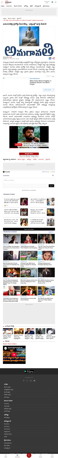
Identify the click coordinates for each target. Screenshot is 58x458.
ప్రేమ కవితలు (7, 445)
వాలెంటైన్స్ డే (7, 448)
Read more (18, 144)
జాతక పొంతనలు (8, 434)
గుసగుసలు (6, 403)
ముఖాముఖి (6, 406)
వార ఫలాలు (7, 426)
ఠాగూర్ (10, 57)
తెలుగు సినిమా (18, 6)
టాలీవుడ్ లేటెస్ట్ (9, 326)
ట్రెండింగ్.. (48, 159)
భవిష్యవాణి (38, 6)
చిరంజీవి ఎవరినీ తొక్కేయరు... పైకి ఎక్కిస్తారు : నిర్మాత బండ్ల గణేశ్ (29, 337)
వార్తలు (2, 6)
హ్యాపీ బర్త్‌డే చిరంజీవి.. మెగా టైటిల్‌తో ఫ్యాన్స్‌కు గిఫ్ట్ (40, 337)
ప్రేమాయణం (46, 6)
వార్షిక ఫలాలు (7, 431)
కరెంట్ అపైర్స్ (7, 392)
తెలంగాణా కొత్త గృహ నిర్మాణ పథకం (29, 156)
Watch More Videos (10, 344)
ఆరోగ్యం (26, 6)
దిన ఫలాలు (6, 424)
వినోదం (35, 159)
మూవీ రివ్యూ (7, 411)
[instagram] (34, 380)
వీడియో (7, 341)
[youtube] (30, 380)
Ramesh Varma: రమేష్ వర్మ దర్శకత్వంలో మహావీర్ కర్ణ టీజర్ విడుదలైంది (18, 337)
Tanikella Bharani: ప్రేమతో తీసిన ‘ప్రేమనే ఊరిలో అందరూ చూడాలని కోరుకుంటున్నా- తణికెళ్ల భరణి (50, 337)
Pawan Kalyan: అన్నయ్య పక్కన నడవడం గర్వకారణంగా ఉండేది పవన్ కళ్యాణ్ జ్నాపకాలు (7, 337)
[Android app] (29, 371)
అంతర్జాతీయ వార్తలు (8, 389)
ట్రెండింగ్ (19, 18)
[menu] (2, 2)
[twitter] (27, 380)
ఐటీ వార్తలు (6, 397)
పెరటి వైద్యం (7, 417)
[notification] (55, 1)
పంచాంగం (9, 6)
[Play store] (52, 1)
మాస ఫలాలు (7, 429)
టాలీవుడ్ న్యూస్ (7, 409)
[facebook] (23, 380)
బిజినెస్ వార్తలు (7, 395)
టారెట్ (5, 437)
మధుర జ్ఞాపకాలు (8, 443)
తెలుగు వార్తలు (11, 18)
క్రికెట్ (31, 6)
